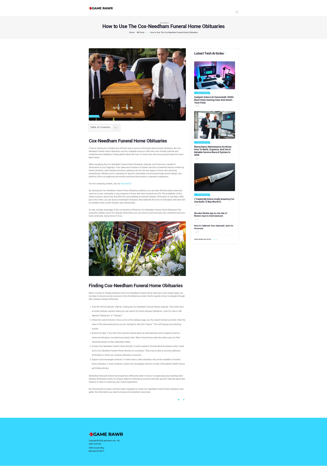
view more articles (202, 239)
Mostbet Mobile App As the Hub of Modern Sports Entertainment (210, 214)
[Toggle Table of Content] (115, 127)
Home (131, 32)
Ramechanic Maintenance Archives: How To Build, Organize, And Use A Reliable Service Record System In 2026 (213, 150)
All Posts (140, 32)
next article (126, 183)
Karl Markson (164, 23)
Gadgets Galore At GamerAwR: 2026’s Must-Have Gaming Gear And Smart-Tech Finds (214, 100)
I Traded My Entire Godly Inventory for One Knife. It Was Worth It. (214, 200)
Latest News (94, 116)
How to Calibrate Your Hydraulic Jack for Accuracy (213, 227)
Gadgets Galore (203, 93)
